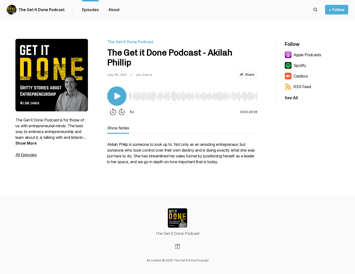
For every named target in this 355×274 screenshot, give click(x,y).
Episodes (90, 9)
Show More (26, 143)
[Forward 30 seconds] (121, 112)
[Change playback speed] (132, 112)
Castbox (300, 76)
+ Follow (336, 9)
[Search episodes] (315, 10)
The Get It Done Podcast (41, 9)
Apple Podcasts (307, 54)
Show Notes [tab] (118, 128)
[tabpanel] (182, 155)
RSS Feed (302, 86)
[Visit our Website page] (177, 246)
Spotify (299, 65)
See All (291, 97)
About (114, 9)
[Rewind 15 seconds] (113, 112)
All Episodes (26, 154)
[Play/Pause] (117, 96)
